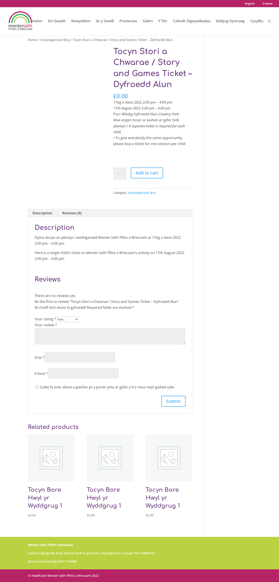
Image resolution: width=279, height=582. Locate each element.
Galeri (148, 21)
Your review (46, 325)
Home (32, 40)
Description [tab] (42, 213)
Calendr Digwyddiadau (191, 21)
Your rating (45, 319)
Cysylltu (256, 21)
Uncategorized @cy (55, 40)
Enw (39, 357)
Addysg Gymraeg (230, 21)
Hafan (37, 21)
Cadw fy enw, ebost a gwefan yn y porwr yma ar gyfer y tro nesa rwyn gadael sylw (107, 387)
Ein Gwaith (57, 21)
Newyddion (80, 21)
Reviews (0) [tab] (72, 213)
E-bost (41, 373)
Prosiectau (128, 21)
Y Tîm (162, 21)
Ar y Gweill (105, 21)
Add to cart (147, 173)
